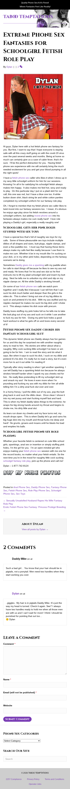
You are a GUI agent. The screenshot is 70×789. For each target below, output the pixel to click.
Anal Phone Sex (21, 487)
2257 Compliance (14, 779)
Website (7, 705)
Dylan (15, 593)
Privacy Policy (33, 779)
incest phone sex (43, 215)
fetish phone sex (20, 177)
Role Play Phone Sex (39, 490)
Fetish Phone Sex (17, 490)
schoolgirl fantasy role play (16, 461)
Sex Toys (20, 493)
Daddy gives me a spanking (29, 265)
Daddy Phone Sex (40, 487)
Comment (9, 644)
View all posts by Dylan (35, 529)
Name (7, 679)
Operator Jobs (35, 784)
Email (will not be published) (19, 692)
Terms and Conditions (54, 779)
